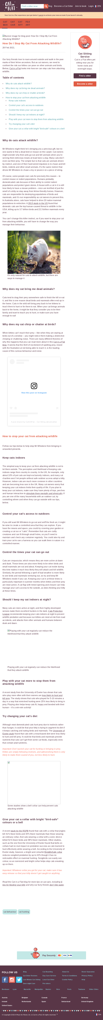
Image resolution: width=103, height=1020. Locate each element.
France (64, 998)
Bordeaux (5, 989)
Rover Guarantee (88, 972)
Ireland (4, 1001)
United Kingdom (87, 1001)
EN (99, 6)
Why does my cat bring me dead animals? (25, 88)
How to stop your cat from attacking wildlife (26, 98)
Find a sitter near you (30, 6)
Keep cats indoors (17, 101)
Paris (69, 989)
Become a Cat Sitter (63, 6)
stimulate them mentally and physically (44, 493)
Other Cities (93, 989)
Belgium (25, 998)
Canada (44, 998)
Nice (58, 989)
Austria (5, 998)
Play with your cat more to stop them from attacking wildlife (36, 119)
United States (7, 1005)
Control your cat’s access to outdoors (26, 105)
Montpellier (39, 989)
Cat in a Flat (15, 68)
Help (83, 980)
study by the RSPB (20, 831)
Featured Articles (28, 23)
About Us (65, 972)
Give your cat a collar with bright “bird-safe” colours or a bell (37, 129)
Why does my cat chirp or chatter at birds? (25, 93)
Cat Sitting (20, 23)
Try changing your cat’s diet (22, 124)
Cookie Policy (67, 980)
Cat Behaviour (5, 23)
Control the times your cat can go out (26, 110)
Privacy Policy (87, 976)
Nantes (48, 989)
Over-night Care (29, 983)
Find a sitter (85, 76)
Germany (84, 998)
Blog (50, 6)
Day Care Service (49, 976)
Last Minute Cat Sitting (31, 980)
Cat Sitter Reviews (30, 976)
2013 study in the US (38, 203)
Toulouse (81, 989)
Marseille (27, 989)
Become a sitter (85, 84)
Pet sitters (46, 983)
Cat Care (13, 23)
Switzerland (65, 1001)
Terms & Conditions (69, 976)
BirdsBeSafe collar (53, 852)
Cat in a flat (10, 6)
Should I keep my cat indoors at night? (27, 115)
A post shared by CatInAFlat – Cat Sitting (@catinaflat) (34, 422)
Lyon (15, 989)
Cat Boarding (48, 972)
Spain (44, 1001)
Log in (41, 15)
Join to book (80, 6)
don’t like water (57, 885)
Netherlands (26, 1001)
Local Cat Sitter (48, 980)
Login (91, 6)
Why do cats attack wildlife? (19, 84)
